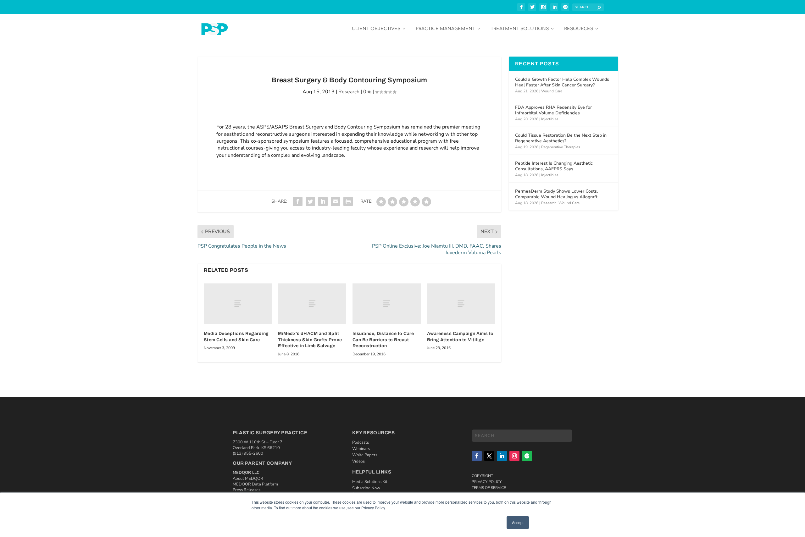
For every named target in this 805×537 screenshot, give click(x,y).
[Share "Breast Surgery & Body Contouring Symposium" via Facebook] (297, 201)
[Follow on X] (489, 456)
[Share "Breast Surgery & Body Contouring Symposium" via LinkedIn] (323, 201)
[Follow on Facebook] (477, 456)
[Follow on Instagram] (514, 456)
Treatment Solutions (520, 28)
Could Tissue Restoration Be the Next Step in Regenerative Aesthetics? (561, 138)
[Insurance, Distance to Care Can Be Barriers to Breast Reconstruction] (387, 303)
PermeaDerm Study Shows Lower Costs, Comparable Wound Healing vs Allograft (556, 194)
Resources (578, 28)
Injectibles (549, 119)
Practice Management (445, 28)
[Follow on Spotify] (527, 456)
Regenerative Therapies (560, 147)
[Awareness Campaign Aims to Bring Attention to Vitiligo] (461, 303)
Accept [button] (518, 522)
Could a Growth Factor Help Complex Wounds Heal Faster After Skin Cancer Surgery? (562, 82)
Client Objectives (376, 28)
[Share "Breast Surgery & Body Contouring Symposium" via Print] (348, 201)
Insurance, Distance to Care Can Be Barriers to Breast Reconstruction (383, 339)
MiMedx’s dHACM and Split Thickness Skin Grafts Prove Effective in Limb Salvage (310, 339)
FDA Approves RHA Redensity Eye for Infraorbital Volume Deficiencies (553, 110)
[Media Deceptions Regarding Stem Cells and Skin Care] (238, 303)
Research (348, 91)
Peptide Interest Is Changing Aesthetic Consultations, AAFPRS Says (554, 166)
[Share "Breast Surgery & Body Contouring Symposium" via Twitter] (310, 201)
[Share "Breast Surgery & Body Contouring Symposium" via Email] (335, 201)
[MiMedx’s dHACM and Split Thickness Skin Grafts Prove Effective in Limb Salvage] (312, 303)
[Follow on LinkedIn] (502, 456)
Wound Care (551, 91)
